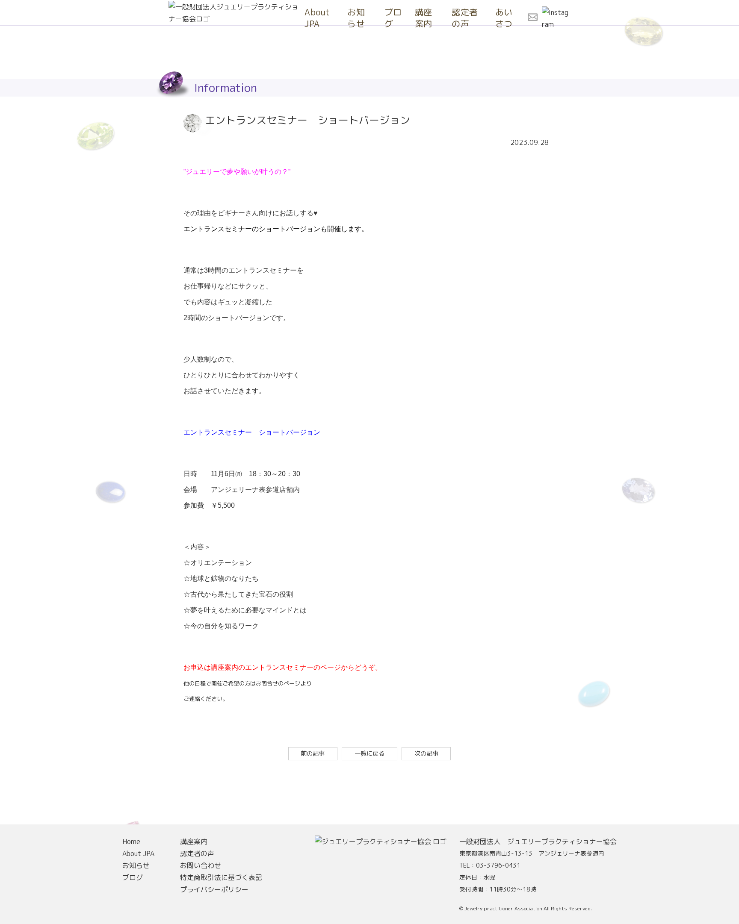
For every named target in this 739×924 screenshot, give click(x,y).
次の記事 (426, 753)
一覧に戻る (369, 753)
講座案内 (423, 17)
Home (131, 841)
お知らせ (356, 17)
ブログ (393, 17)
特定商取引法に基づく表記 (221, 877)
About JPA (317, 17)
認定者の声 (465, 17)
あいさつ (504, 17)
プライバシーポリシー (214, 889)
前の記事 (313, 753)
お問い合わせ (200, 865)
